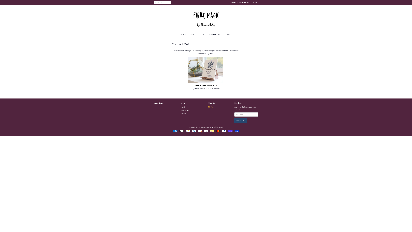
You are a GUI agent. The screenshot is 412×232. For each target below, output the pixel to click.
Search (183, 107)
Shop (192, 35)
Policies (183, 113)
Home (183, 35)
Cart (256, 2)
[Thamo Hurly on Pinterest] (209, 108)
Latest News (158, 103)
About (228, 35)
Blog (203, 35)
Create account (244, 2)
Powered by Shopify (216, 127)
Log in (233, 2)
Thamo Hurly (205, 127)
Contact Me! (215, 35)
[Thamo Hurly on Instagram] (212, 108)
